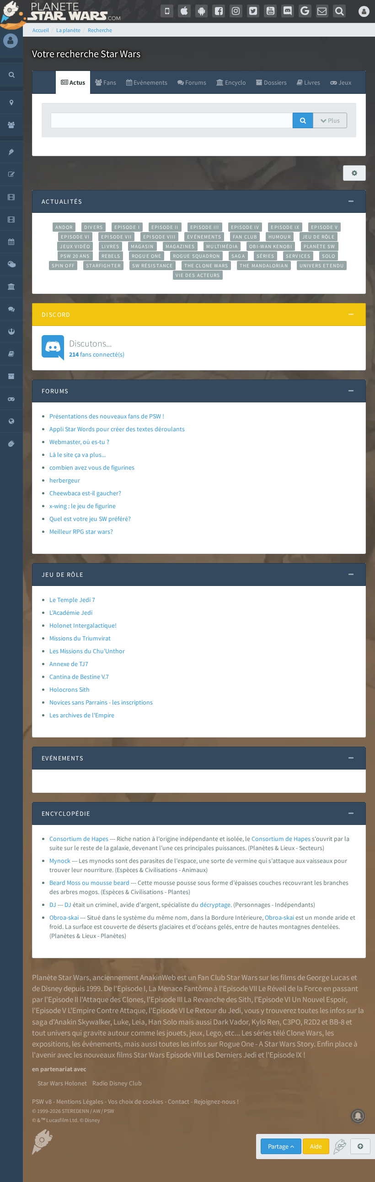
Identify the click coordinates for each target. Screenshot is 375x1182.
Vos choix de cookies (135, 1101)
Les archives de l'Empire (81, 715)
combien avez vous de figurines (91, 467)
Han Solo (162, 1022)
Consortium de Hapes (78, 839)
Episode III (205, 227)
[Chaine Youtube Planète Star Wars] (270, 11)
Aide (316, 1146)
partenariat (56, 1069)
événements (101, 1044)
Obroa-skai (64, 917)
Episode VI (75, 236)
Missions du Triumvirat (80, 638)
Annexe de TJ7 (68, 664)
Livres (110, 246)
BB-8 (336, 1022)
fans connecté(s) (96, 347)
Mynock (59, 861)
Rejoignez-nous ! (216, 1101)
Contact (178, 1101)
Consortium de (273, 839)
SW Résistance (152, 265)
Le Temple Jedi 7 (72, 600)
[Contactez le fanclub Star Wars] (322, 11)
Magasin (142, 246)
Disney (51, 988)
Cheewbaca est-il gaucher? (85, 493)
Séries (266, 256)
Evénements (204, 236)
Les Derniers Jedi (230, 1055)
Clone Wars (304, 1033)
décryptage (215, 904)
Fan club (245, 236)
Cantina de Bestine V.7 (79, 676)
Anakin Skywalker (82, 1022)
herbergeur (64, 480)
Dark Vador (230, 1022)
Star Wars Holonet (62, 1083)
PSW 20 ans (75, 256)
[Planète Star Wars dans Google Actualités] (305, 11)
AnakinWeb (158, 977)
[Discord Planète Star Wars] (287, 11)
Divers (93, 227)
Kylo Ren (265, 1022)
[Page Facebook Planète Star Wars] (218, 11)
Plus (333, 120)
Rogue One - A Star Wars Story (266, 1044)
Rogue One (146, 256)
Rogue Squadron (196, 256)
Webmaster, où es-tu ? (79, 442)
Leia (138, 1022)
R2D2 (312, 1022)
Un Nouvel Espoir (319, 999)
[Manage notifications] (358, 1116)
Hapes (302, 839)
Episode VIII (159, 236)
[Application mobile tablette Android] (201, 11)
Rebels (111, 256)
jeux (196, 1033)
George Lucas (327, 977)
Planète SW (320, 246)
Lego (213, 1033)
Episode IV (245, 227)
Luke (121, 1022)
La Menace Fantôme (180, 988)
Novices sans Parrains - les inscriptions (101, 702)
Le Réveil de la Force (290, 988)
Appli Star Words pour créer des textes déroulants (117, 429)
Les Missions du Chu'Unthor (87, 651)
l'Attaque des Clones (112, 999)
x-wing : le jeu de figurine (82, 506)
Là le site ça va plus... (77, 454)
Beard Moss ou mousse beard (89, 882)
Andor (64, 227)
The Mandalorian (264, 265)
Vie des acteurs (198, 275)
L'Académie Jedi (70, 612)
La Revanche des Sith (217, 999)
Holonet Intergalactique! (83, 625)
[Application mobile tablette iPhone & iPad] (184, 11)
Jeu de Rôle (318, 236)
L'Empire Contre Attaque (106, 1010)
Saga (238, 256)
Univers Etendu (322, 265)
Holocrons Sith (69, 689)
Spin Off (63, 265)
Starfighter (103, 265)
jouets (176, 1033)
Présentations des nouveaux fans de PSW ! (106, 416)
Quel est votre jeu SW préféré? (90, 519)
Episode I (127, 227)
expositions (50, 1044)
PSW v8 (42, 1101)
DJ (52, 904)
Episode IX (285, 227)
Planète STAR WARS (72, 11)
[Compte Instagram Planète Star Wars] (236, 11)
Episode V (324, 227)
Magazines (180, 246)
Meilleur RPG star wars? (81, 531)
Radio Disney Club (117, 1083)
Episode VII (116, 236)
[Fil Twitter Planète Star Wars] (253, 11)
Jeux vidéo (75, 246)
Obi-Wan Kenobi (270, 246)
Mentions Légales (79, 1101)
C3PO (291, 1022)
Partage (279, 1146)
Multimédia (222, 246)
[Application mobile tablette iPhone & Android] (167, 11)
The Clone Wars (206, 265)
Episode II (165, 227)
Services (298, 256)
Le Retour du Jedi (213, 1010)
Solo (328, 256)
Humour (279, 236)
